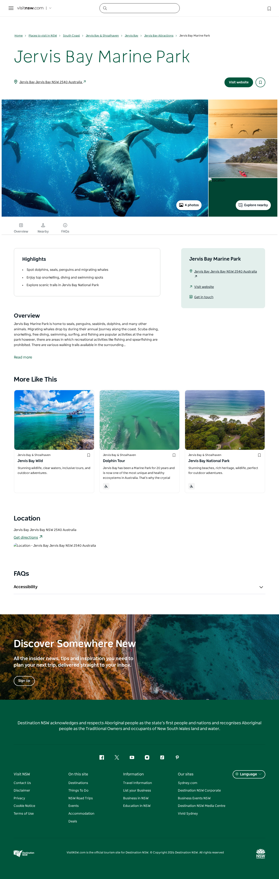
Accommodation (81, 813)
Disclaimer (22, 790)
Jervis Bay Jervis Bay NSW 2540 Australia (51, 82)
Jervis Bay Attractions (158, 35)
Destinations (78, 783)
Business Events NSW (194, 798)
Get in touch (203, 297)
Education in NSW (137, 805)
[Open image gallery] (105, 216)
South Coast (71, 35)
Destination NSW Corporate (199, 790)
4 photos (192, 205)
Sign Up (24, 680)
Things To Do (78, 790)
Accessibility (26, 587)
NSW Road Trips (80, 798)
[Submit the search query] (105, 8)
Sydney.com (187, 783)
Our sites (185, 774)
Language (248, 774)
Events (73, 805)
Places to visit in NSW (43, 35)
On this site (78, 774)
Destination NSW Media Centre (201, 805)
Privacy (19, 798)
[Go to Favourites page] (269, 8)
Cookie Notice (24, 805)
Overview (21, 231)
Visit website (239, 82)
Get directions (26, 538)
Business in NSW (135, 798)
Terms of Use (24, 813)
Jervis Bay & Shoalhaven (102, 35)
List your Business (137, 790)
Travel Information (137, 783)
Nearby (43, 231)
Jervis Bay (131, 35)
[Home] (30, 8)
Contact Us (22, 783)
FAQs (65, 231)
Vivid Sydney (188, 813)
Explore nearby (256, 205)
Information (133, 774)
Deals (72, 821)
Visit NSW (22, 774)
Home (19, 35)
